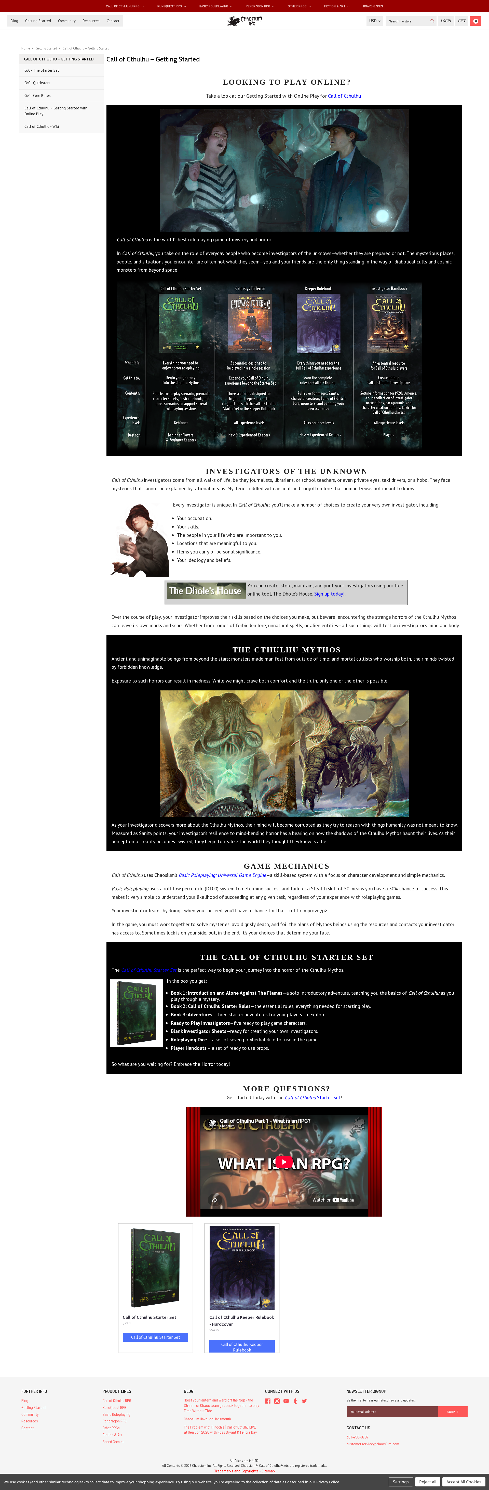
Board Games (373, 6)
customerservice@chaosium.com (373, 1443)
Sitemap (268, 1471)
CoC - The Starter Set (41, 70)
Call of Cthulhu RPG (123, 6)
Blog (14, 20)
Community (67, 20)
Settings (401, 1482)
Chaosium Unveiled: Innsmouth (207, 1418)
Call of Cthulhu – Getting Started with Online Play (55, 111)
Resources (91, 20)
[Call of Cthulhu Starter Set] (136, 1011)
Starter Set (313, 1097)
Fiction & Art (335, 6)
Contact (113, 20)
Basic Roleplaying (214, 6)
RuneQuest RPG (170, 6)
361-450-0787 (358, 1436)
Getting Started (38, 20)
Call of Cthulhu (344, 96)
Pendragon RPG (258, 6)
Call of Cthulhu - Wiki (41, 126)
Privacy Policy (327, 1482)
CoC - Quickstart (37, 82)
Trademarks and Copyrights (236, 1471)
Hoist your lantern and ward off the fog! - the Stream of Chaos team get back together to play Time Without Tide (221, 1405)
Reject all (427, 1482)
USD (373, 20)
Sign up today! (329, 593)
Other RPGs (297, 6)
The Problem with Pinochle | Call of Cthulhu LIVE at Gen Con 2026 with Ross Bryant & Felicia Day (220, 1429)
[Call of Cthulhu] (284, 169)
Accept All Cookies (463, 1482)
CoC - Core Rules (37, 95)
